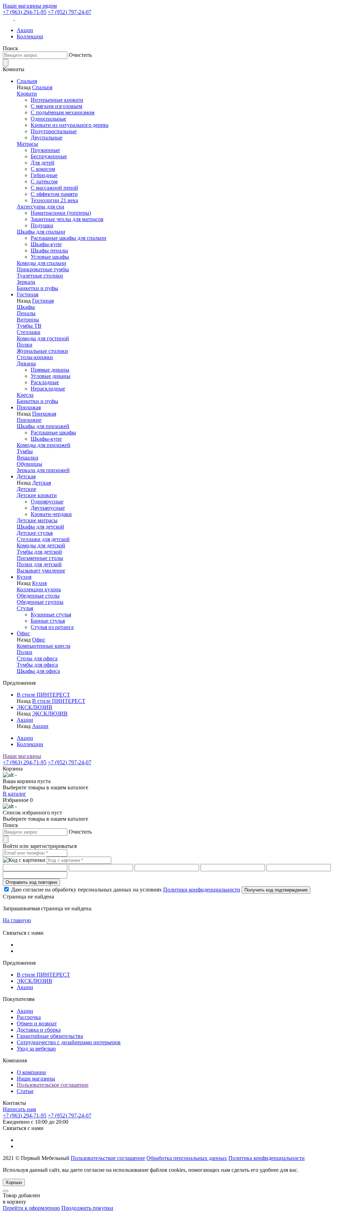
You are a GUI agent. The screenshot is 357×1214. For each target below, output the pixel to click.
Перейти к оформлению (31, 1208)
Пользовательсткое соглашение (108, 1158)
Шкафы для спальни (41, 232)
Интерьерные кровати (57, 100)
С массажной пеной (54, 188)
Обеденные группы (40, 602)
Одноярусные (47, 501)
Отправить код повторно (31, 882)
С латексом (44, 181)
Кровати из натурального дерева (69, 125)
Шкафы (26, 307)
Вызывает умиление (41, 571)
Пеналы (26, 313)
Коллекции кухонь (39, 589)
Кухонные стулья (51, 614)
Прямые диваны (50, 370)
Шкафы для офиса (38, 671)
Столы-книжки (35, 357)
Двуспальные (46, 138)
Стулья (25, 608)
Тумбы (25, 451)
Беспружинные (49, 156)
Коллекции (30, 36)
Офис (23, 633)
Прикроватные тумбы (43, 269)
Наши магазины (22, 756)
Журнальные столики (42, 351)
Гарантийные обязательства (50, 1036)
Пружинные (45, 150)
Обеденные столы (38, 596)
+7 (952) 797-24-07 (69, 12)
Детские (26, 489)
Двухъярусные (48, 508)
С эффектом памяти (54, 194)
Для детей (42, 163)
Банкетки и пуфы (37, 288)
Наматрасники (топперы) (61, 213)
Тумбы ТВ (29, 326)
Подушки (42, 225)
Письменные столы (40, 558)
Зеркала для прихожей (43, 470)
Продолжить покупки (87, 1208)
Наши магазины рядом (30, 6)
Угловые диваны (50, 376)
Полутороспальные (54, 131)
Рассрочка (29, 1017)
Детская (26, 476)
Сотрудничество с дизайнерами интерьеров (69, 1042)
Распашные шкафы (53, 432)
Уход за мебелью (36, 1049)
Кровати (27, 94)
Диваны (26, 363)
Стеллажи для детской (43, 539)
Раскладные (45, 382)
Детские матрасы (37, 520)
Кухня (24, 577)
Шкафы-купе (46, 244)
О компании (31, 1072)
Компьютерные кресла (43, 646)
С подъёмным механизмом (62, 112)
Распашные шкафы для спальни (68, 238)
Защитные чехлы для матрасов (67, 219)
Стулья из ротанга (52, 627)
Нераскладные (48, 389)
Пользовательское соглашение (53, 1085)
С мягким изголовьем (56, 106)
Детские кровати (37, 495)
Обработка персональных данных (186, 1158)
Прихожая (29, 407)
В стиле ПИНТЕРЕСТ (43, 695)
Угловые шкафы (50, 257)
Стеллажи (28, 332)
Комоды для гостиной (43, 338)
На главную (17, 920)
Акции (25, 30)
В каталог (14, 794)
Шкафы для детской (40, 527)
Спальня (27, 81)
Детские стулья (35, 533)
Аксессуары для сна (40, 207)
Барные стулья (48, 621)
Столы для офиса (37, 658)
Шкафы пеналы (49, 250)
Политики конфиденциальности (201, 890)
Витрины (28, 320)
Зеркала (26, 282)
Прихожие (29, 420)
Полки (24, 345)
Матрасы (27, 144)
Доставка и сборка (39, 1030)
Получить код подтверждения (275, 890)
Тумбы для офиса (37, 665)
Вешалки (27, 458)
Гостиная (27, 294)
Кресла (25, 395)
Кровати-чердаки (51, 514)
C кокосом (43, 169)
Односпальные (48, 119)
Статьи (25, 1091)
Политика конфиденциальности (266, 1158)
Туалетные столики (40, 276)
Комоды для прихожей (43, 445)
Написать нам (19, 1109)
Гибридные (44, 175)
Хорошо (14, 1182)
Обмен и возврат (37, 1023)
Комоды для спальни (41, 263)
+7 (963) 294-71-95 (24, 12)
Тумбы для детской (39, 552)
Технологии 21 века (54, 200)
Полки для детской (39, 564)
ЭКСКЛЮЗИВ (34, 707)
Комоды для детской (41, 545)
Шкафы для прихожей (43, 426)
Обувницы (29, 464)
